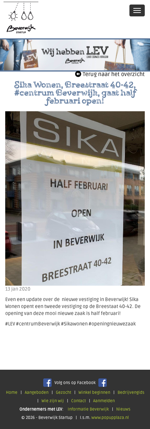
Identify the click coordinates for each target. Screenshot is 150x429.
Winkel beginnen (94, 392)
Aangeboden (36, 392)
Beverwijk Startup (20, 19)
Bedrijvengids (131, 392)
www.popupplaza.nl (110, 417)
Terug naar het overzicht (113, 74)
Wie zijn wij (53, 401)
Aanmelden (104, 401)
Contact (78, 401)
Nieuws (123, 409)
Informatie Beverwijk (88, 409)
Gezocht (63, 392)
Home (11, 392)
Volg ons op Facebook (75, 382)
